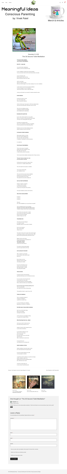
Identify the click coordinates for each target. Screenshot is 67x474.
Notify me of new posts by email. (17, 455)
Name (11, 432)
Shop (6, 2)
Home (3, 2)
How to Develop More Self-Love (32, 391)
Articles (10, 2)
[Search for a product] (60, 2)
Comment (12, 418)
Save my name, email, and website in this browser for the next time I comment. (24, 449)
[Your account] (62, 2)
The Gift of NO (43, 391)
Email (11, 438)
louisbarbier (14, 401)
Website (11, 443)
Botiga (39, 471)
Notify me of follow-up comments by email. (18, 452)
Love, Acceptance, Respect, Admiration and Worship (17, 392)
